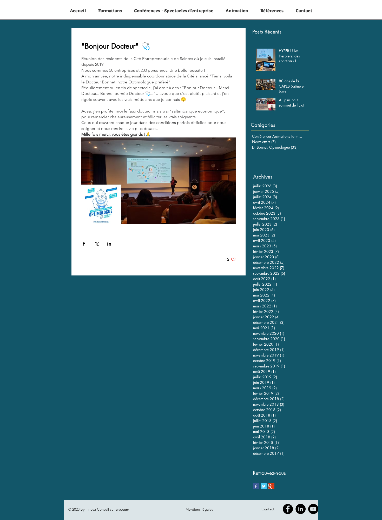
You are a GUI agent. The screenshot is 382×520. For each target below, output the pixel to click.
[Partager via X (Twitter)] (96, 243)
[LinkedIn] (300, 509)
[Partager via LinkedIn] (109, 243)
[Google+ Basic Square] (271, 486)
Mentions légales (199, 509)
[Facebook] (288, 509)
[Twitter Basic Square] (264, 486)
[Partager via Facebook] (83, 243)
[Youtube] (313, 509)
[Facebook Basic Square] (256, 486)
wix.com (122, 509)
